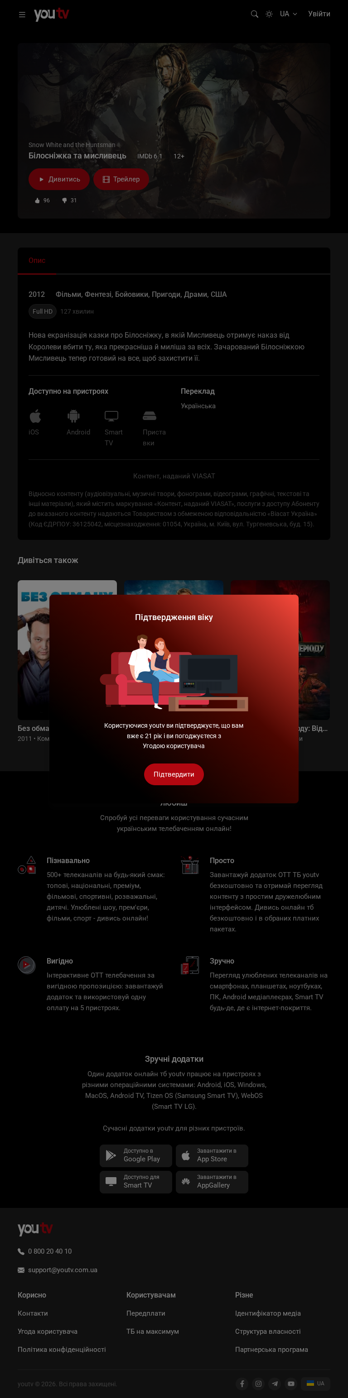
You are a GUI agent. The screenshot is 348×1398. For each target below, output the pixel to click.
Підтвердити (174, 774)
